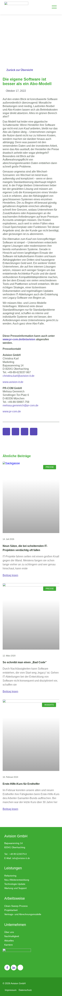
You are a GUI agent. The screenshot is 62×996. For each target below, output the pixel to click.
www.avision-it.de (13, 382)
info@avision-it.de (21, 858)
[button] (54, 7)
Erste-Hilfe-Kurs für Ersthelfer (21, 783)
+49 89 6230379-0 (18, 854)
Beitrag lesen (10, 575)
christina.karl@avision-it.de (19, 375)
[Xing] (20, 967)
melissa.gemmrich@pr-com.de (20, 405)
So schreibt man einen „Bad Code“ (25, 662)
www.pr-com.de (12, 411)
